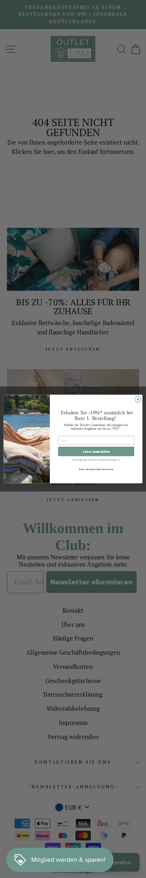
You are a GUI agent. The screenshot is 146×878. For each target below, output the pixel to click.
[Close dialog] (138, 399)
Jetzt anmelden (96, 451)
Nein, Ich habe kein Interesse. (96, 469)
